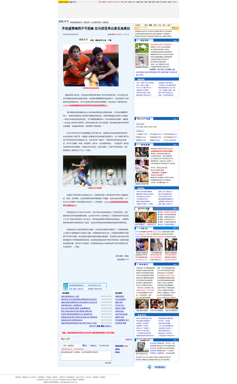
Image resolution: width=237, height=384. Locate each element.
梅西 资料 (119, 302)
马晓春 (153, 67)
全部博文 (103, 377)
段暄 (152, 47)
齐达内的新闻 (120, 299)
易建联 (169, 69)
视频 (138, 2)
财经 (116, 2)
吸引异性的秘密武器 (165, 194)
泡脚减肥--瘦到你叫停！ (166, 201)
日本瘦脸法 (166, 34)
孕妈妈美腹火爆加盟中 (165, 318)
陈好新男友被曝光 (171, 260)
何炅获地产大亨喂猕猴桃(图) (145, 268)
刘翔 (150, 72)
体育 (104, 2)
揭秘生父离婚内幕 (171, 253)
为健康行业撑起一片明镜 (144, 204)
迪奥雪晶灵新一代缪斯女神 (71, 305)
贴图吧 (138, 140)
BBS (153, 2)
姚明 (162, 69)
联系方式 (63, 377)
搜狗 (169, 2)
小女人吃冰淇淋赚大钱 (165, 326)
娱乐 (110, 2)
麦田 (158, 153)
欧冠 (173, 72)
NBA (158, 69)
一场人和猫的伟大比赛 (161, 64)
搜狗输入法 (26, 377)
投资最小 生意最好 (142, 323)
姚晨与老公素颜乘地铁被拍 (145, 278)
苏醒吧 (138, 137)
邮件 (141, 2)
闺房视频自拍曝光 (142, 171)
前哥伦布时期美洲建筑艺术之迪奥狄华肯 (76, 314)
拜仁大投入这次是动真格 (162, 47)
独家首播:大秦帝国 (157, 149)
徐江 (152, 49)
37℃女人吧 (168, 140)
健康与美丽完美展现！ (143, 201)
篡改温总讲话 (148, 34)
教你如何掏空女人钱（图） (167, 88)
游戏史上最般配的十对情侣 (166, 293)
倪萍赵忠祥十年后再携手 (165, 273)
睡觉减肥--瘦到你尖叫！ (144, 95)
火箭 (165, 69)
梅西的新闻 (119, 296)
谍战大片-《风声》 (142, 159)
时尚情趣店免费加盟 (143, 321)
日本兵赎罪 (168, 31)
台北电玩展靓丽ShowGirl (144, 293)
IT (119, 2)
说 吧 (148, 119)
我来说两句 (112, 34)
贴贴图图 (153, 346)
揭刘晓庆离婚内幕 (156, 255)
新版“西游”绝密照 (142, 310)
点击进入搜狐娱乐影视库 (165, 290)
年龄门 (141, 75)
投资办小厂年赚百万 (143, 328)
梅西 (141, 127)
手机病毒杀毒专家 (146, 237)
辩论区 (117, 352)
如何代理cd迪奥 (121, 314)
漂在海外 (139, 357)
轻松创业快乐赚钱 (164, 323)
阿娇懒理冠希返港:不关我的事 (160, 180)
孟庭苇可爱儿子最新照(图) (166, 288)
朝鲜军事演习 (159, 31)
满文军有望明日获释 (157, 170)
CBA (137, 72)
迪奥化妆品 (119, 311)
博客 (145, 2)
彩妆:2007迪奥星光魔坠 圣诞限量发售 (75, 308)
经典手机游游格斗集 (159, 237)
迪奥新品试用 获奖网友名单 (71, 320)
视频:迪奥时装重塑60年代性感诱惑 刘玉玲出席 (79, 302)
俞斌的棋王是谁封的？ (163, 67)
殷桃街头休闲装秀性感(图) (145, 273)
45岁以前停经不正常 (165, 196)
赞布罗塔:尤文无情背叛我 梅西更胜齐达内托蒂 (79, 299)
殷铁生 (154, 72)
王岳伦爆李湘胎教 (144, 297)
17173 (174, 2)
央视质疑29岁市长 (141, 31)
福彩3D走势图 (171, 237)
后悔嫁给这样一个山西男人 (166, 351)
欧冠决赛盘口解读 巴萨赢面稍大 (161, 44)
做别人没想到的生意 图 (144, 318)
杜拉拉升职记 (157, 232)
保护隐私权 (70, 377)
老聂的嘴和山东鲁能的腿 (164, 57)
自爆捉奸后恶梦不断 (142, 184)
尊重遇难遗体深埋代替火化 (145, 335)
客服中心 (56, 377)
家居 (130, 2)
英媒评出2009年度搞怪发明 (166, 346)
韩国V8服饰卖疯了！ (165, 331)
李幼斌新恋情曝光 (171, 255)
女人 (134, 2)
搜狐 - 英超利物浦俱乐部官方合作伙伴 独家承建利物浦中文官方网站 (88, 333)
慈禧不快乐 (158, 36)
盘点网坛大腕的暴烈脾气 (144, 283)
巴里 (137, 127)
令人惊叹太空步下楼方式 (167, 297)
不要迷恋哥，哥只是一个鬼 (166, 343)
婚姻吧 (152, 140)
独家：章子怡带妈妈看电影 (166, 268)
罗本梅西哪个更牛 (122, 320)
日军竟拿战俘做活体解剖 (144, 280)
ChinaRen (163, 2)
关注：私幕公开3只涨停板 (145, 83)
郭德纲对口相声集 (146, 232)
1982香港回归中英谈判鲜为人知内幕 (163, 163)
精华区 (117, 349)
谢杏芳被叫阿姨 (161, 62)
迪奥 (145, 127)
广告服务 (48, 377)
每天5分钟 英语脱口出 (165, 93)
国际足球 (86, 22)
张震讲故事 (165, 232)
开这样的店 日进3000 (143, 196)
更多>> (175, 41)
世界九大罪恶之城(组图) (165, 283)
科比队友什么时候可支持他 (164, 54)
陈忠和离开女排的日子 (161, 59)
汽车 (122, 2)
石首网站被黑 (139, 34)
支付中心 (34, 377)
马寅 (152, 59)
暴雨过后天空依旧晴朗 (162, 360)
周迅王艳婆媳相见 (156, 257)
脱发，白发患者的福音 (165, 95)
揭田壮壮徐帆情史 (142, 253)
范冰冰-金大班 (168, 149)
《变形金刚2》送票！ (145, 295)
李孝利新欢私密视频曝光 (165, 285)
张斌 (152, 64)
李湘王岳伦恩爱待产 (157, 175)
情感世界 (153, 351)
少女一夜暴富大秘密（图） (167, 90)
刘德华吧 (153, 137)
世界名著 (156, 234)
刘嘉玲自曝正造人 (156, 260)
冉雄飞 (153, 57)
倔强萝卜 (154, 153)
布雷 (155, 127)
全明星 (163, 72)
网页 (150, 25)
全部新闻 (96, 377)
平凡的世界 (162, 234)
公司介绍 (88, 377)
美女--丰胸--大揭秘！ (143, 85)
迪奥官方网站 (120, 308)
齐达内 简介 (119, 305)
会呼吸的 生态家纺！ (143, 90)
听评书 (137, 232)
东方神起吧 (168, 137)
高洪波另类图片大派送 (161, 49)
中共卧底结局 (150, 36)
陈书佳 (153, 62)
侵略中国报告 (167, 36)
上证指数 (139, 134)
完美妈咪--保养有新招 (165, 83)
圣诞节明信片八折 (141, 260)
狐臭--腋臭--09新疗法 (165, 204)
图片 (164, 25)
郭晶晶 (141, 72)
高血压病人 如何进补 (165, 333)
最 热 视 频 (145, 145)
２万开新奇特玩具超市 (143, 333)
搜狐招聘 (41, 377)
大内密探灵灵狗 (156, 156)
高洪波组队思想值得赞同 (164, 52)
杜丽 (173, 69)
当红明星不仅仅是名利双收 (166, 348)
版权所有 (82, 380)
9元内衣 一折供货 (164, 321)
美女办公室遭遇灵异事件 (144, 285)
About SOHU (80, 377)
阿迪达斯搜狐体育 (76, 22)
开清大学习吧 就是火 (143, 331)
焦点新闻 (153, 343)
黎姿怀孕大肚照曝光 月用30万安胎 (162, 177)
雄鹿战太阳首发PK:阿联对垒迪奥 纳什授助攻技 (79, 317)
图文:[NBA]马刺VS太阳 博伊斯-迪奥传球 (76, 311)
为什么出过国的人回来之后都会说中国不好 (156, 357)
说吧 (157, 2)
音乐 (159, 25)
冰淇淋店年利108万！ (165, 328)
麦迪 (166, 72)
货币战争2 (170, 234)
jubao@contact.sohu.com (68, 382)
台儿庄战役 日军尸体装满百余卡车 (162, 158)
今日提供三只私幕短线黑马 (167, 85)
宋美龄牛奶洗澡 (140, 36)
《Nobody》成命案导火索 (144, 288)
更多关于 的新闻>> (100, 326)
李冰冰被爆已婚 (156, 253)
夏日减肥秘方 (158, 34)
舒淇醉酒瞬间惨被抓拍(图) (166, 278)
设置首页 (18, 377)
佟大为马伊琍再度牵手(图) (166, 270)
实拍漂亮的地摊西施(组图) (166, 280)
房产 (126, 2)
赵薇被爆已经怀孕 (141, 255)
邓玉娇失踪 (151, 31)
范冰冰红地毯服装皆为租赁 (145, 275)
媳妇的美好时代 (165, 153)
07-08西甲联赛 (96, 22)
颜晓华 (153, 54)
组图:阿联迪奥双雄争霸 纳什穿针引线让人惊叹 (79, 323)
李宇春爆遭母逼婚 (141, 257)
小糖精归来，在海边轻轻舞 (166, 353)
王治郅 (146, 72)
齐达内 (150, 127)
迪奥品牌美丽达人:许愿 (70, 296)
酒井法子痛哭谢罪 (171, 310)
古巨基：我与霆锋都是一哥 (159, 182)
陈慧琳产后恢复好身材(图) (145, 270)
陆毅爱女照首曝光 (171, 257)
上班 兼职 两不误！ (142, 199)
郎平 (158, 72)
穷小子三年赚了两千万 (143, 88)
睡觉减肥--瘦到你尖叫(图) (144, 194)
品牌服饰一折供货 (142, 326)
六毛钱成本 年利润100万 (166, 335)
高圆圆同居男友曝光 (142, 67)
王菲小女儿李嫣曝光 (156, 310)
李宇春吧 (153, 134)
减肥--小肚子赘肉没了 (165, 191)
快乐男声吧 (168, 134)
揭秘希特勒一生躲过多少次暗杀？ (162, 161)
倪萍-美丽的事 (167, 156)
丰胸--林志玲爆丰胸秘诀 (144, 191)
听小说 (137, 234)
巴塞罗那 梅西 (120, 323)
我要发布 (129, 339)
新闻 (100, 2)
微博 (149, 2)
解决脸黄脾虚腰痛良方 (165, 199)
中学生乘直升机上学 (142, 55)
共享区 (137, 237)
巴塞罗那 (106, 22)
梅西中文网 (119, 317)
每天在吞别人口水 (142, 354)
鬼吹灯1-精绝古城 (146, 234)
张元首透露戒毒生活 (166, 295)
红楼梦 (172, 232)
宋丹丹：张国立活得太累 (159, 168)
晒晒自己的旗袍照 (148, 360)
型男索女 (153, 353)
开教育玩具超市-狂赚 (143, 93)
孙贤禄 (153, 52)
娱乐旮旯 (153, 348)
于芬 (170, 72)
